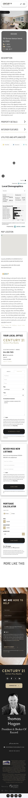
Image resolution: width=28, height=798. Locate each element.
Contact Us (5, 361)
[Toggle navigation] (24, 4)
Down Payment (6, 525)
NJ (10, 325)
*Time (4, 392)
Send (9, 647)
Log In (18, 751)
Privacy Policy (15, 425)
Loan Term (5, 510)
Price (4, 518)
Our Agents (10, 361)
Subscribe (14, 487)
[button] (2, 20)
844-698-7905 (8, 352)
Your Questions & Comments (9, 398)
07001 (23, 325)
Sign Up (11, 751)
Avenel (19, 325)
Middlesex (14, 325)
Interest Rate (6, 531)
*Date (4, 386)
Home (2, 325)
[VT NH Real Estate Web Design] (14, 787)
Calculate (14, 540)
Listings (7, 325)
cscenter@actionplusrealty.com (15, 747)
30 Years (7, 513)
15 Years (13, 513)
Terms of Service (5, 651)
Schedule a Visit (19, 371)
